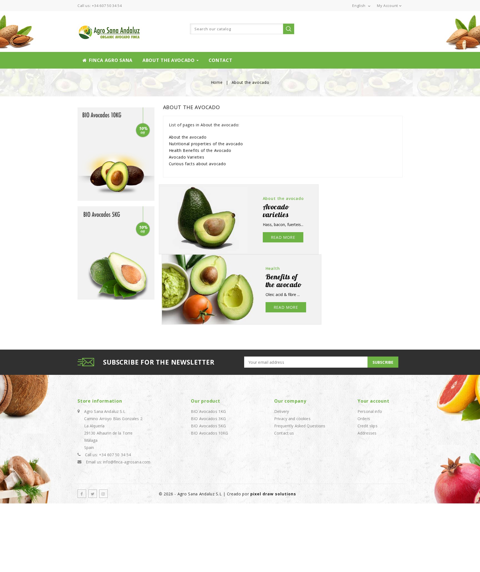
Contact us (284, 433)
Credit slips (368, 425)
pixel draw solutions (273, 493)
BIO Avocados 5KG (208, 425)
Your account (373, 401)
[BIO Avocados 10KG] (116, 154)
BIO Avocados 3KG (208, 418)
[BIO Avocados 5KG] (116, 253)
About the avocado (188, 137)
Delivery (281, 411)
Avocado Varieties (186, 157)
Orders (364, 418)
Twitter (92, 494)
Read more (283, 237)
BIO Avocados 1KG (208, 411)
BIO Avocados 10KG (209, 433)
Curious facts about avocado (197, 163)
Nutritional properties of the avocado (206, 143)
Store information (100, 401)
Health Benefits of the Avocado (200, 150)
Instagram (103, 494)
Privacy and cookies (292, 418)
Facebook (82, 494)
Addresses (367, 433)
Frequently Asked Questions (300, 425)
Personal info (370, 411)
